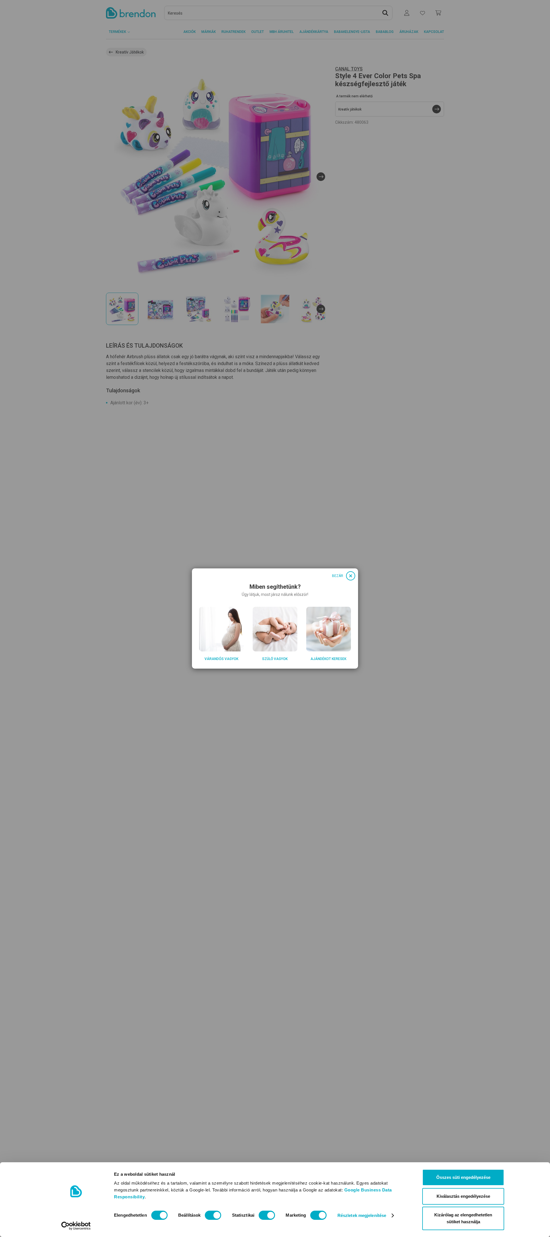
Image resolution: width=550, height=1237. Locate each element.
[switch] (213, 1215)
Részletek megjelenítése (361, 1215)
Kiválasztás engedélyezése (463, 1196)
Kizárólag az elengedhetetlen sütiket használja (463, 1218)
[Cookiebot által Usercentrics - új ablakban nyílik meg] (76, 1226)
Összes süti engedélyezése (463, 1177)
